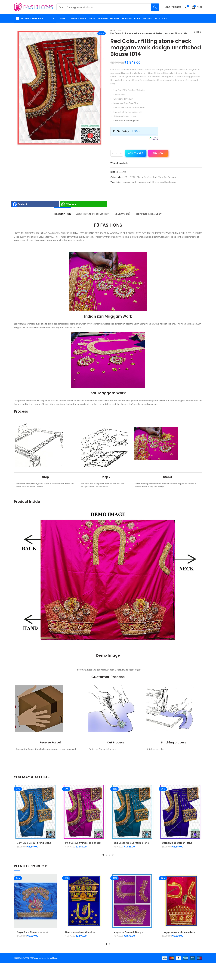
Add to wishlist (121, 163)
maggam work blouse (148, 182)
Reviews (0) (122, 214)
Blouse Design (144, 177)
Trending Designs (167, 177)
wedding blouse (168, 182)
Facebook (22, 204)
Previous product (194, 31)
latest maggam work (126, 182)
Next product (200, 31)
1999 (132, 177)
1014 (126, 177)
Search (155, 7)
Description (62, 214)
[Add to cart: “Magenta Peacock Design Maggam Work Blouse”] (152, 879)
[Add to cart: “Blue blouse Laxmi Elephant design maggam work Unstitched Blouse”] (103, 879)
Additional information (92, 214)
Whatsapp (71, 204)
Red (120, 30)
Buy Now (158, 153)
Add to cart (135, 153)
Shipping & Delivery (149, 214)
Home (113, 30)
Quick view (55, 796)
